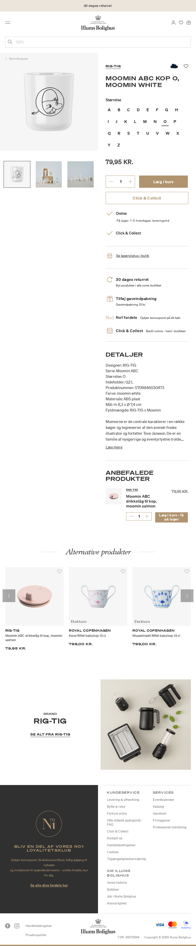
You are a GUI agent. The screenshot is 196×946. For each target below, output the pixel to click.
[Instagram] (16, 925)
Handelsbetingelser (121, 845)
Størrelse (113, 99)
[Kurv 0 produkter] (189, 22)
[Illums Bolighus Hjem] (98, 22)
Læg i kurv (163, 181)
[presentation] (9, 595)
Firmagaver (161, 820)
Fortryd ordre (117, 813)
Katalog (158, 806)
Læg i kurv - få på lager (171, 517)
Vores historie (117, 882)
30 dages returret (98, 6)
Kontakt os (114, 838)
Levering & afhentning (123, 800)
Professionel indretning (170, 827)
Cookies (113, 852)
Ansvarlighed (117, 903)
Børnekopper (18, 58)
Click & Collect (147, 198)
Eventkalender (163, 800)
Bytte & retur (116, 806)
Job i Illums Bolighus (121, 896)
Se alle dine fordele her (49, 885)
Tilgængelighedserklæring (126, 859)
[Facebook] (7, 925)
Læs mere (114, 447)
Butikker (113, 889)
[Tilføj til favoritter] (59, 571)
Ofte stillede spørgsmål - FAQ (125, 822)
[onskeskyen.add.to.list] (174, 66)
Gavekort (159, 813)
